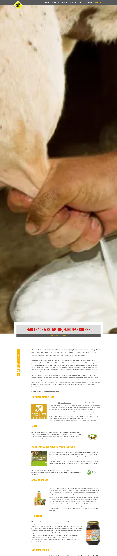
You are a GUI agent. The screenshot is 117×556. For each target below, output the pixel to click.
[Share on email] (18, 374)
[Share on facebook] (18, 351)
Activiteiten (55, 2)
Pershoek (89, 2)
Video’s (81, 2)
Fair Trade (73, 2)
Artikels (62, 335)
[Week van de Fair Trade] (18, 3)
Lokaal (65, 335)
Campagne (65, 2)
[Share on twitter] (18, 355)
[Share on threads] (18, 359)
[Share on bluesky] (18, 370)
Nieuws (47, 2)
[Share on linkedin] (18, 363)
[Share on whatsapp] (18, 366)
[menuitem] (47, 2)
